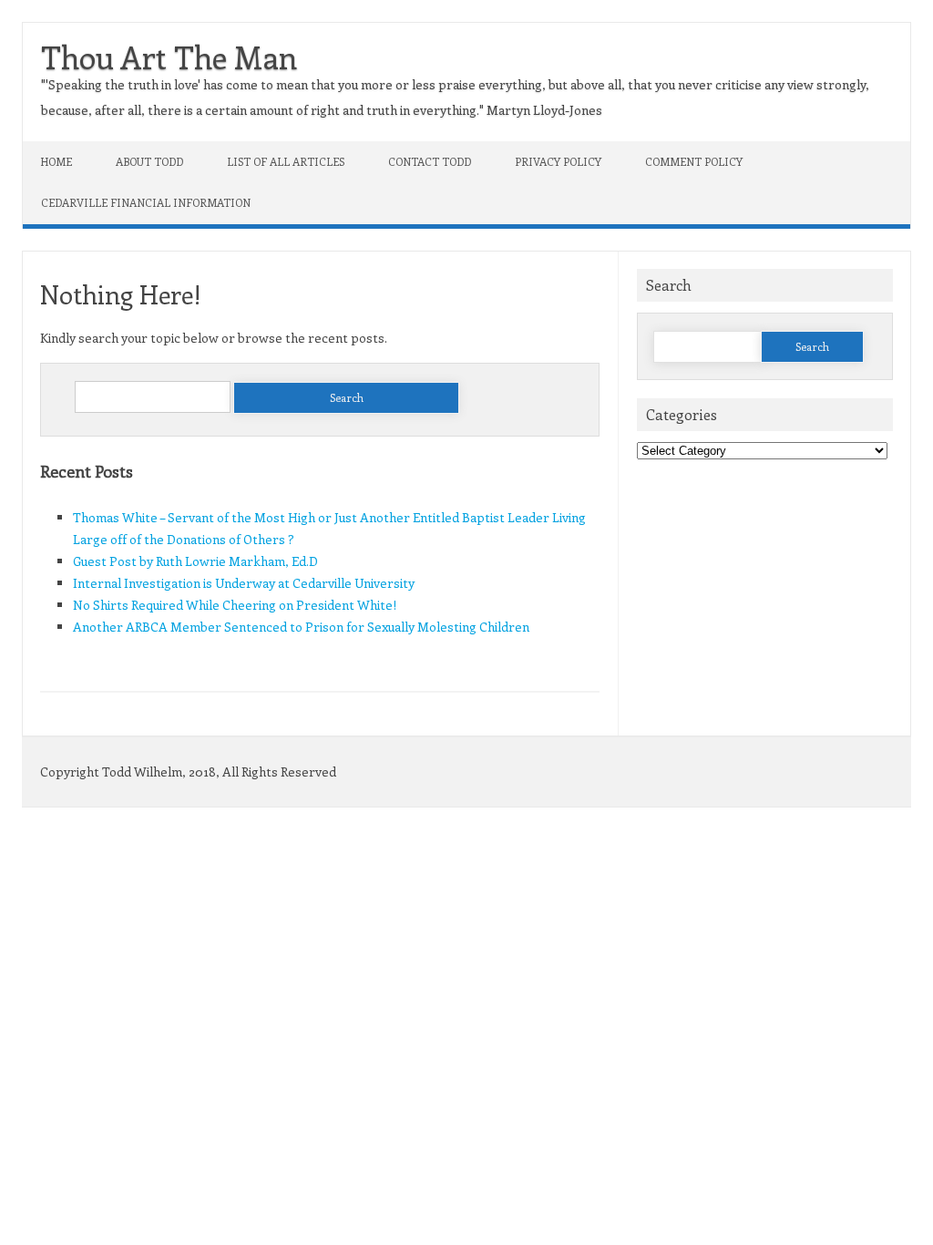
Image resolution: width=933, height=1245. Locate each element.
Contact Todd (429, 161)
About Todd (149, 161)
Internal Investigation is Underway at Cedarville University (244, 583)
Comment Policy (694, 161)
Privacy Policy (558, 161)
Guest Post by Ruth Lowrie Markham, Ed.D (195, 561)
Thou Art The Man (169, 56)
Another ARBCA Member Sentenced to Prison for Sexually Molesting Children (301, 626)
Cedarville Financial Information (146, 202)
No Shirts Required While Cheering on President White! (234, 604)
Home (56, 161)
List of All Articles (285, 161)
